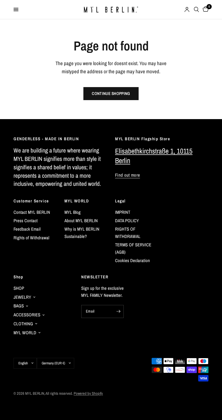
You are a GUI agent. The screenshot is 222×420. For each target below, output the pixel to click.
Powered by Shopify (88, 393)
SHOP (19, 288)
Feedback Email (27, 229)
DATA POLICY (127, 221)
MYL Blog (72, 212)
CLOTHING (23, 324)
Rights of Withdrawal (31, 238)
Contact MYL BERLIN (32, 212)
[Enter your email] (118, 311)
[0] (204, 9)
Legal (120, 201)
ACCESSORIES (27, 315)
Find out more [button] (127, 175)
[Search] (196, 9)
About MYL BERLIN (81, 221)
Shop (18, 277)
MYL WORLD (76, 201)
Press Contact (26, 221)
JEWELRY (22, 297)
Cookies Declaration (132, 260)
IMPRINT (122, 212)
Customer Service (31, 201)
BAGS (19, 306)
